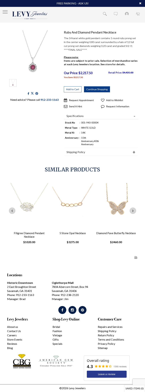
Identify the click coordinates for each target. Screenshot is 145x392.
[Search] (105, 14)
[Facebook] (28, 93)
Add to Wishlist (114, 100)
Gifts (56, 339)
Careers (12, 335)
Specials (57, 343)
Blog (10, 348)
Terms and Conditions (111, 339)
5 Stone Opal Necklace (29, 233)
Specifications (75, 116)
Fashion (57, 331)
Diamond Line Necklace (116, 233)
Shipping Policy (75, 152)
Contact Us (14, 331)
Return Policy (106, 335)
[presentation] (12, 210)
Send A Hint (75, 106)
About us (12, 326)
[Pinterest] (82, 310)
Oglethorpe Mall (63, 282)
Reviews (12, 343)
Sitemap (103, 348)
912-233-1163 (49, 99)
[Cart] (138, 14)
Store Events (14, 339)
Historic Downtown (20, 282)
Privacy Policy (106, 343)
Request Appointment (81, 100)
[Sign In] (127, 14)
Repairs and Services (110, 326)
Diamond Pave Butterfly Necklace (72, 233)
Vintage (57, 335)
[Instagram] (72, 310)
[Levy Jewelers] (30, 15)
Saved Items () (135, 388)
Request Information (117, 106)
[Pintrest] (36, 93)
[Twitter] (32, 93)
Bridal (56, 326)
